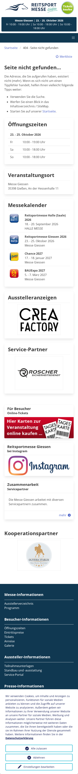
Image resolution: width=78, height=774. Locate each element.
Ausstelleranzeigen (32, 297)
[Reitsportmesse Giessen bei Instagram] (39, 465)
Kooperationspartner (31, 533)
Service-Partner (28, 349)
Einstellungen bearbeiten (39, 767)
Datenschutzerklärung (19, 738)
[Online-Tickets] (67, 7)
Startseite (11, 48)
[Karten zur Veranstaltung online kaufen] (39, 427)
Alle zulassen (39, 748)
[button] (73, 38)
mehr (63, 515)
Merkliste (65, 57)
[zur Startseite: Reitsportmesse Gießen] (31, 8)
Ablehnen (39, 757)
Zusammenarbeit (23, 484)
